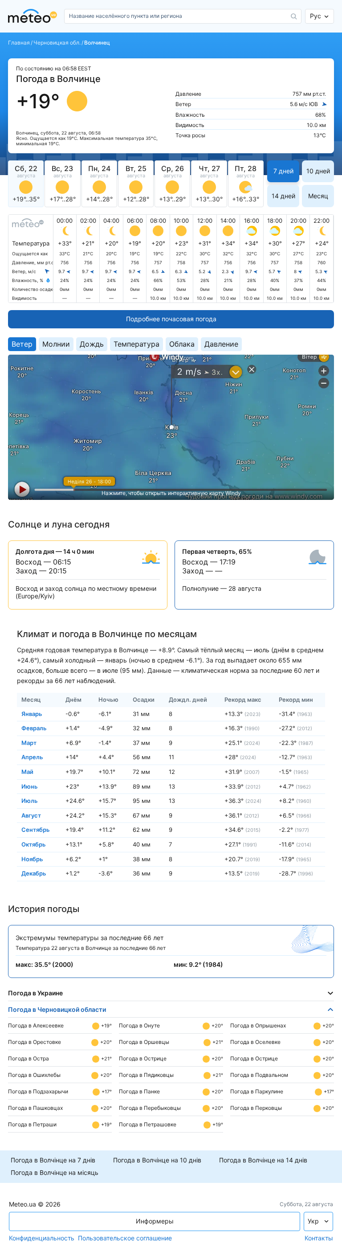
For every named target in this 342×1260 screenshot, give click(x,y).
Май (27, 771)
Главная (19, 43)
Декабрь (33, 873)
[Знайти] (293, 16)
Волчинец (97, 43)
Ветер (22, 344)
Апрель (32, 757)
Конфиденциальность (41, 1238)
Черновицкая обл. (57, 43)
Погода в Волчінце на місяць (54, 1172)
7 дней (283, 171)
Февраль (34, 728)
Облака (182, 344)
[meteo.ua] (34, 16)
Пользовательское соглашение (125, 1238)
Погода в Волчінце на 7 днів (53, 1160)
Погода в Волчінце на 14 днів (263, 1160)
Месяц (318, 196)
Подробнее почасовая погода (171, 319)
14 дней (283, 196)
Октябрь (33, 844)
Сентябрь (35, 829)
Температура (136, 344)
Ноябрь (32, 858)
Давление (221, 344)
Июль (29, 800)
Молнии (56, 344)
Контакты (319, 1238)
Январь (31, 713)
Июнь (29, 786)
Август (31, 814)
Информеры (155, 1221)
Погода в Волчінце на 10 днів (157, 1160)
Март (29, 742)
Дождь (92, 344)
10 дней (318, 171)
